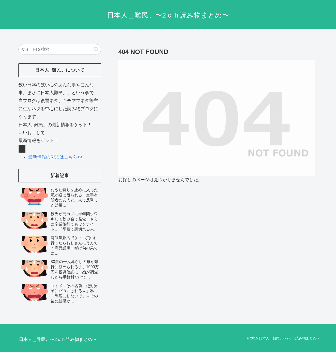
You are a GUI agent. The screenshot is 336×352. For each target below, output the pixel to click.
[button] (96, 49)
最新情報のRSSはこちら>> (55, 157)
